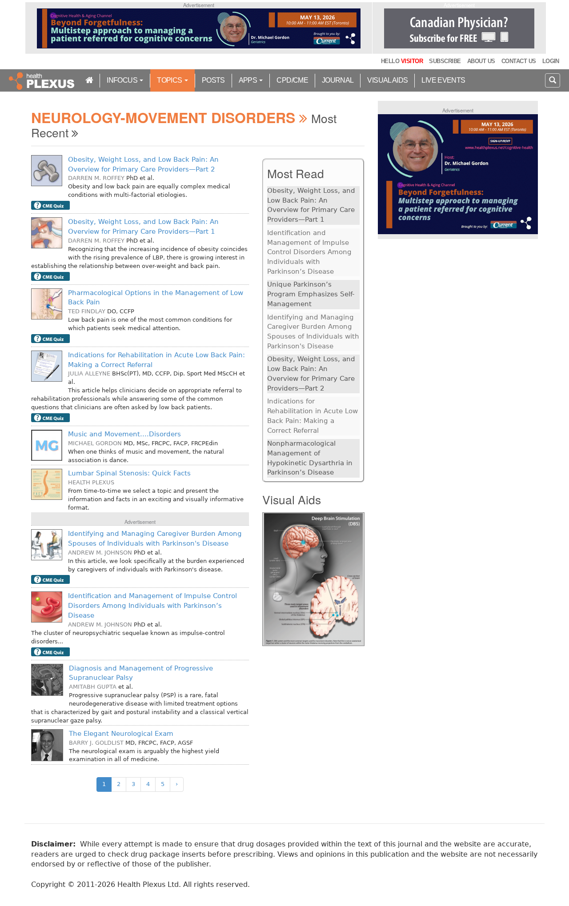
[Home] (43, 80)
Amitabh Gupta (92, 686)
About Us (481, 61)
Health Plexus (91, 482)
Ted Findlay (86, 311)
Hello (402, 61)
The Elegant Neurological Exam (121, 734)
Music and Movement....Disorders (124, 434)
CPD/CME (292, 80)
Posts (213, 80)
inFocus (123, 80)
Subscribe (445, 61)
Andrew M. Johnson (100, 552)
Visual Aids (387, 80)
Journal (338, 80)
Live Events (443, 80)
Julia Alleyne (89, 373)
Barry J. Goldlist (96, 742)
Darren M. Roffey (96, 178)
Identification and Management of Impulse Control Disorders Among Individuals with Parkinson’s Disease (152, 605)
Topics (170, 80)
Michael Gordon (95, 443)
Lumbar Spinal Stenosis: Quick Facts (129, 473)
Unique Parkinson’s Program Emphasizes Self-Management (310, 293)
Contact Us (518, 61)
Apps (249, 80)
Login (550, 61)
